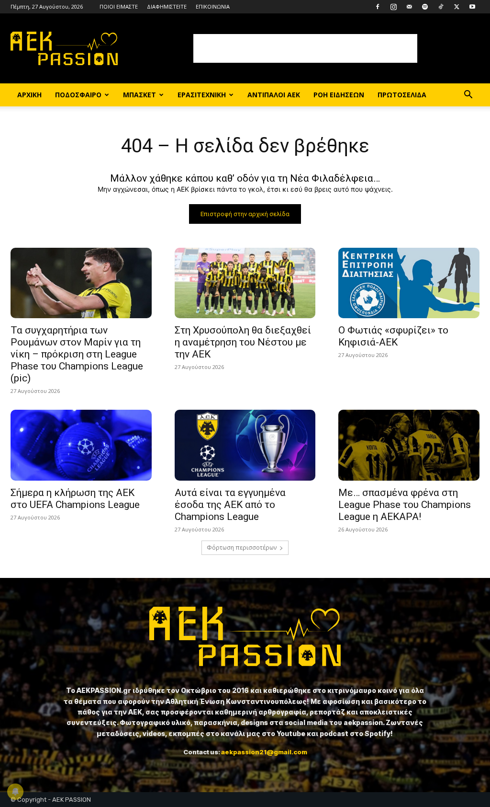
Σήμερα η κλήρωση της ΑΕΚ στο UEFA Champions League (75, 498)
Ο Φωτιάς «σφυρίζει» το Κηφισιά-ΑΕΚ (393, 336)
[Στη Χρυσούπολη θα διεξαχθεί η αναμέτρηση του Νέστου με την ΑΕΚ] (245, 283)
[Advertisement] (305, 48)
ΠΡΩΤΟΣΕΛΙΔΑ (402, 94)
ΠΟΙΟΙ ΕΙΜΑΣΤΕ (119, 6)
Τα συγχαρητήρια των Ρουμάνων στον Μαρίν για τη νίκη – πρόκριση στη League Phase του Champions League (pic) (77, 354)
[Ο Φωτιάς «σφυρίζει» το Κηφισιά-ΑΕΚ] (408, 283)
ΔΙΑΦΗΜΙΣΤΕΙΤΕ (167, 6)
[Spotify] (425, 6)
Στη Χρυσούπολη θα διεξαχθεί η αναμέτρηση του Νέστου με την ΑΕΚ (243, 342)
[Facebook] (377, 6)
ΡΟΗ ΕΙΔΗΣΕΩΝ (338, 94)
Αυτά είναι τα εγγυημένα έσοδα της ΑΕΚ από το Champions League (230, 504)
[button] (468, 95)
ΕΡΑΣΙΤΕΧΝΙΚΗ (202, 94)
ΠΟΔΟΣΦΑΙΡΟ (78, 94)
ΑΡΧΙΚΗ (29, 94)
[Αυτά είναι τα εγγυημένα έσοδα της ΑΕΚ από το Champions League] (245, 445)
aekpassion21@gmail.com (264, 752)
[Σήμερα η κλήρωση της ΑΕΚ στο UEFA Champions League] (81, 445)
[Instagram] (393, 6)
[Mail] (409, 6)
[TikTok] (441, 6)
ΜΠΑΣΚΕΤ (139, 94)
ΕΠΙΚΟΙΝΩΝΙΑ (213, 6)
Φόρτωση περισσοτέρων (242, 547)
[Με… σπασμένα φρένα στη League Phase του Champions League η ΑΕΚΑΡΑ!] (408, 445)
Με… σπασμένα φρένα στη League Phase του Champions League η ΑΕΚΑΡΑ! (404, 504)
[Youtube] (472, 6)
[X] (456, 6)
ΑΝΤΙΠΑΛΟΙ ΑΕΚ (273, 94)
